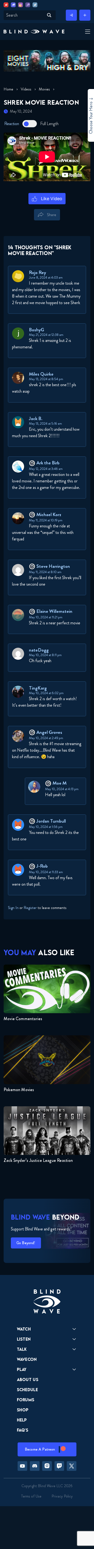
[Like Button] (47, 198)
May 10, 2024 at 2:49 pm (46, 738)
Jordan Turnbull (51, 821)
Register (30, 907)
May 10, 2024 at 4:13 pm (62, 789)
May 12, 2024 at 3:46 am (46, 468)
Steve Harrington (53, 566)
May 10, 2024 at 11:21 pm (45, 617)
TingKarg (38, 688)
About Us (28, 1379)
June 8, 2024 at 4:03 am (46, 277)
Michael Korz (48, 514)
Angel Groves (49, 732)
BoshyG (36, 329)
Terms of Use (31, 1496)
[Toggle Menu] (87, 32)
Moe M (60, 783)
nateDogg (39, 649)
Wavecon (27, 1359)
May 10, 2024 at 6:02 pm (46, 693)
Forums (25, 1399)
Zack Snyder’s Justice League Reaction (38, 1160)
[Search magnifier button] (49, 15)
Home (8, 89)
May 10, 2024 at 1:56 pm (46, 826)
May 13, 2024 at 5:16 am (45, 423)
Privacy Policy (62, 1496)
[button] (34, 32)
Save (67, 223)
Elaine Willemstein (54, 611)
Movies (44, 89)
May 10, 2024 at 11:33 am (46, 872)
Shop (23, 1409)
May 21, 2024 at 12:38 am (46, 334)
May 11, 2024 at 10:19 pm (45, 520)
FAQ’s (22, 1430)
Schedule (27, 1389)
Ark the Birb (48, 462)
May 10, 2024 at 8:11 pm (45, 655)
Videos (26, 89)
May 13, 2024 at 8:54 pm (46, 379)
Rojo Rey (37, 272)
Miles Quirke (41, 374)
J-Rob (42, 866)
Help (22, 1419)
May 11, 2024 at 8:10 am (45, 572)
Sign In (13, 907)
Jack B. (35, 418)
